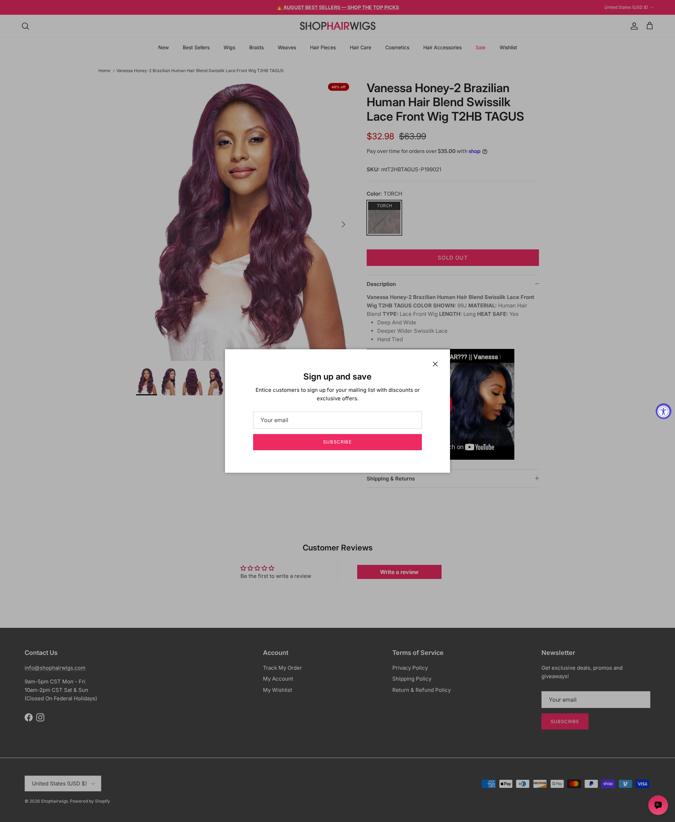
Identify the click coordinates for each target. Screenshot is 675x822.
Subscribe (337, 442)
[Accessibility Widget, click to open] (663, 411)
